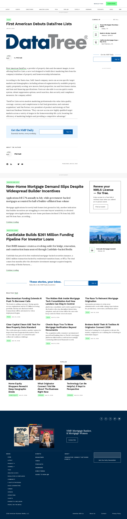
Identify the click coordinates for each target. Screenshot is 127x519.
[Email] (22, 164)
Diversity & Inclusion (15, 501)
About (67, 454)
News (8, 454)
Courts (10, 498)
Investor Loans (12, 230)
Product (11, 463)
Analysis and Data (13, 182)
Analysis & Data (44, 9)
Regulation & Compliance (16, 476)
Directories (29, 9)
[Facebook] (7, 164)
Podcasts (100, 9)
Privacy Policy (116, 513)
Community (11, 479)
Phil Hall (19, 58)
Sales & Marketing (14, 485)
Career (10, 488)
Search (119, 4)
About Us (92, 513)
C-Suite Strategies (14, 482)
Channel (11, 466)
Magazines (39, 457)
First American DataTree (16, 68)
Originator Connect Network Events (76, 458)
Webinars (88, 9)
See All (116, 19)
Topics (77, 9)
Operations (12, 495)
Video (111, 9)
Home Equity (13, 395)
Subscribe (111, 3)
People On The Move (14, 504)
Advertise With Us (78, 513)
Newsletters (98, 3)
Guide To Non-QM (42, 474)
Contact (103, 513)
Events (18, 9)
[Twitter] (18, 164)
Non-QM (66, 9)
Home (9, 457)
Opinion (41, 395)
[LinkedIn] (11, 164)
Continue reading (12, 222)
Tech (56, 9)
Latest (8, 9)
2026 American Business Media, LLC (17, 513)
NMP (120, 9)
